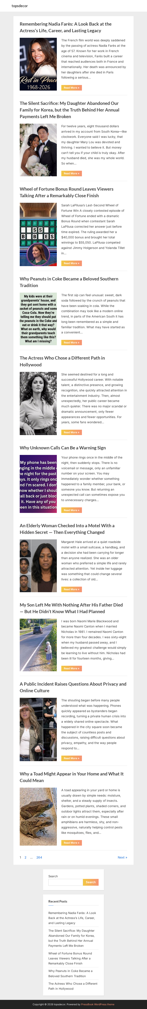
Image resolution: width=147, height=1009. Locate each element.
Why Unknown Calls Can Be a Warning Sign (63, 447)
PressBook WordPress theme (97, 1004)
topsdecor (20, 6)
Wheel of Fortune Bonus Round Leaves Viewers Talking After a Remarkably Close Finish (70, 958)
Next (121, 857)
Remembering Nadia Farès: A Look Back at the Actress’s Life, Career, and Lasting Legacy (72, 918)
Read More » (73, 88)
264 (39, 857)
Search (53, 876)
